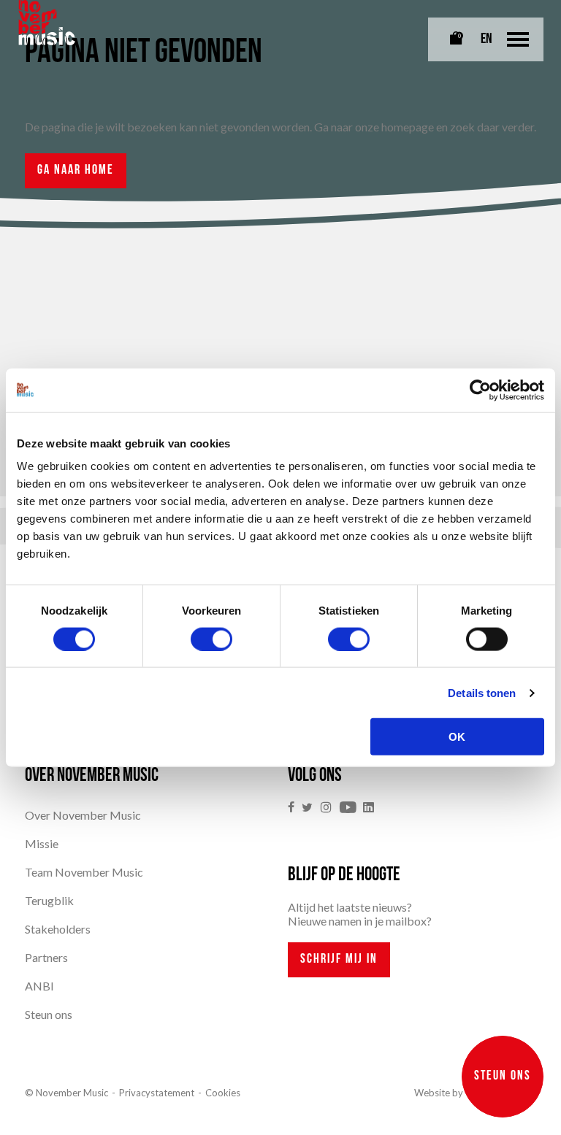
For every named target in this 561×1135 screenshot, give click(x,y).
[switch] (211, 638)
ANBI (39, 986)
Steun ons (48, 1014)
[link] (295, 808)
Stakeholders (58, 929)
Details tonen (482, 692)
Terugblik (49, 900)
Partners (46, 957)
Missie (41, 843)
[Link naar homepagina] (47, 22)
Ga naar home (75, 170)
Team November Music (84, 872)
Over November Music (83, 815)
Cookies (222, 1093)
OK (457, 737)
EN (486, 39)
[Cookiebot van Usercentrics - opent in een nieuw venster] (480, 390)
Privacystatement (156, 1093)
